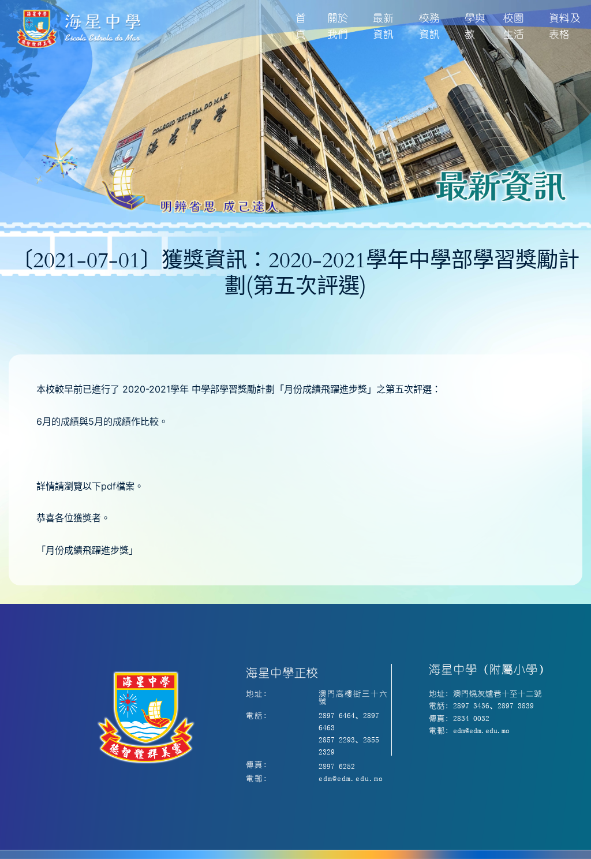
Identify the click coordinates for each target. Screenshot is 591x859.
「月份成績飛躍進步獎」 (87, 550)
